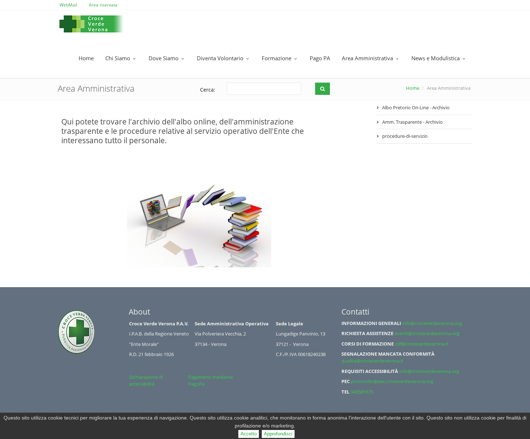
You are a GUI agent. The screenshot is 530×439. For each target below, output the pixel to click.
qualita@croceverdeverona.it (372, 360)
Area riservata (103, 5)
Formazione (277, 58)
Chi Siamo (118, 58)
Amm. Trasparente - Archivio (412, 122)
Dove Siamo (164, 58)
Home (86, 58)
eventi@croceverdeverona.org (426, 333)
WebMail (68, 5)
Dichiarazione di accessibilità (146, 380)
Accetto (248, 433)
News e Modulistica (436, 58)
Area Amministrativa (368, 58)
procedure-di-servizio (405, 136)
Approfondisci (278, 433)
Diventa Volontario (221, 58)
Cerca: (207, 89)
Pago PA (320, 58)
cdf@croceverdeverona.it (422, 344)
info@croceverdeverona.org (432, 323)
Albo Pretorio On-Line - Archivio (416, 107)
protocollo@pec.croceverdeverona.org (392, 381)
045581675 (361, 391)
